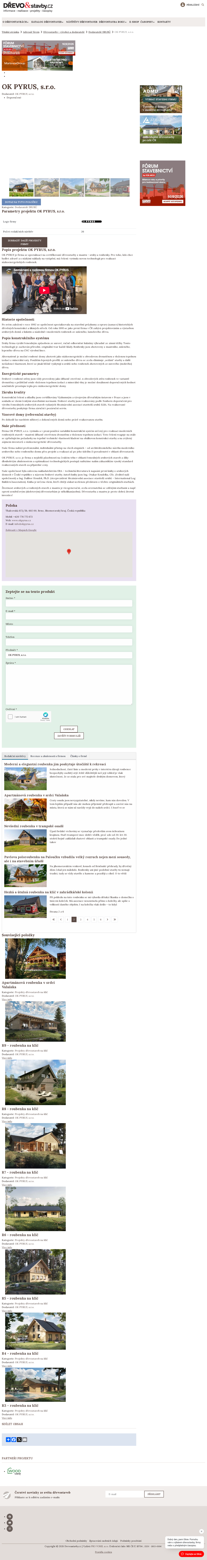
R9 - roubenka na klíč (20, 1045)
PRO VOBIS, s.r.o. (100, 1546)
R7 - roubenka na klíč (20, 1172)
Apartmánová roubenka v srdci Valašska (36, 795)
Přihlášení (193, 4)
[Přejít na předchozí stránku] (61, 919)
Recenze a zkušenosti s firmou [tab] (47, 756)
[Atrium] (161, 129)
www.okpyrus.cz (21, 520)
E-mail (10, 611)
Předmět (12, 649)
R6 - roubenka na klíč (20, 1235)
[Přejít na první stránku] (53, 919)
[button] (69, 552)
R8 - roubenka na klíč (20, 1109)
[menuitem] (16, 21)
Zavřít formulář (69, 735)
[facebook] (10, 1516)
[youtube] (10, 1522)
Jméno (10, 597)
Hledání (203, 5)
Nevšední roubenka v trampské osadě (33, 826)
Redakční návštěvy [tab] (15, 756)
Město (9, 623)
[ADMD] (161, 98)
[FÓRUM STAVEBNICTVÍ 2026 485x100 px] (38, 47)
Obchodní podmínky (76, 1541)
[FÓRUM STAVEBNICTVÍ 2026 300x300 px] (162, 182)
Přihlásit (154, 1494)
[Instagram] (10, 1528)
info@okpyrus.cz (24, 523)
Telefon (10, 636)
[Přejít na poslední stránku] (115, 919)
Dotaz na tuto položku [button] (21, 202)
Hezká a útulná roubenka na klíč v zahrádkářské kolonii (48, 892)
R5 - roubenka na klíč (20, 1298)
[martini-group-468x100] (37, 62)
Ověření (11, 709)
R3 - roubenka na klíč (20, 1405)
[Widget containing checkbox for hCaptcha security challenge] (28, 716)
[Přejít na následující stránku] (107, 919)
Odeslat (69, 729)
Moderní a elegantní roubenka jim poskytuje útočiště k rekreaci (55, 764)
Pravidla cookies (103, 1552)
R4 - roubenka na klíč (20, 1353)
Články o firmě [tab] (78, 756)
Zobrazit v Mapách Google (21, 530)
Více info (7, 999)
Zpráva (11, 662)
